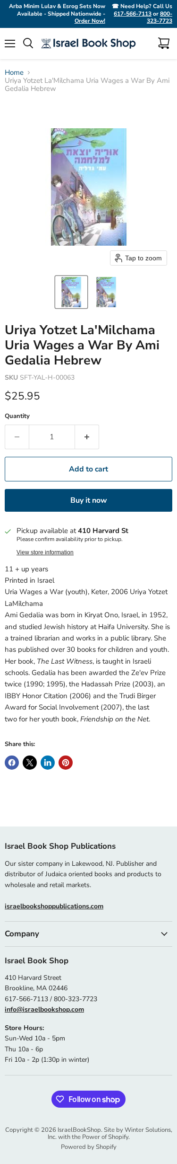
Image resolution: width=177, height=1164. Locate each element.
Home (14, 73)
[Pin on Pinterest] (66, 762)
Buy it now (88, 500)
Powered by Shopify (89, 1147)
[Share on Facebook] (12, 762)
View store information (45, 552)
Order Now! (90, 21)
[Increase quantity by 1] (87, 437)
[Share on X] (30, 762)
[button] (71, 292)
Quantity (17, 416)
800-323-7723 (159, 17)
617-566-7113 (133, 14)
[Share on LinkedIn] (48, 762)
